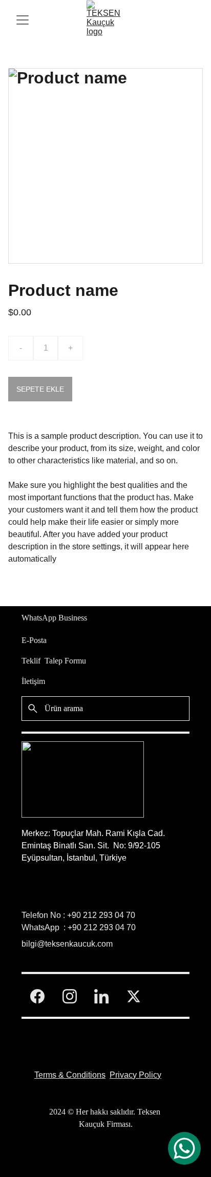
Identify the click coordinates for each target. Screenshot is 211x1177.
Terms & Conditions (70, 1075)
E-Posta (34, 640)
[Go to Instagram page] (69, 996)
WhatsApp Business (54, 617)
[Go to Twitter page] (133, 996)
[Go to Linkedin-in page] (101, 996)
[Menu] (22, 20)
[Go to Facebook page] (37, 996)
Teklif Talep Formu (54, 660)
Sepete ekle (40, 389)
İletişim (33, 681)
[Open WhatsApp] (184, 1148)
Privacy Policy (135, 1075)
